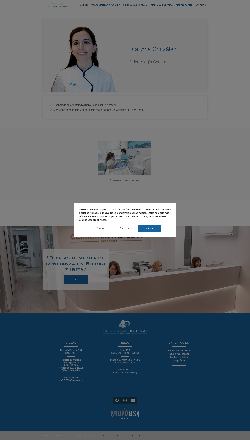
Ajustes (104, 220)
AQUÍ (157, 213)
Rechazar (124, 228)
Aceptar (149, 228)
